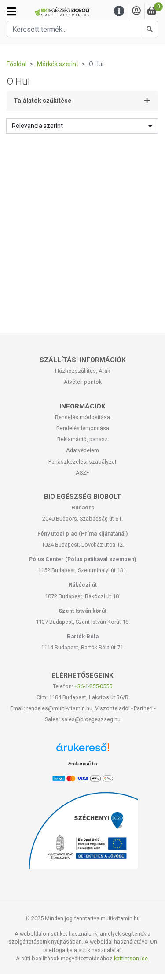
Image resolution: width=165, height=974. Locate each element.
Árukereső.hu (82, 763)
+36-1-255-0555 (93, 686)
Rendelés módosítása (82, 417)
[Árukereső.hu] (82, 750)
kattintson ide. (131, 958)
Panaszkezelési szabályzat (82, 461)
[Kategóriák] (11, 11)
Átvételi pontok (83, 381)
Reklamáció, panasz (82, 439)
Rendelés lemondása (82, 428)
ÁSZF (82, 472)
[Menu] (119, 11)
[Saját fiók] (136, 11)
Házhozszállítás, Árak (82, 370)
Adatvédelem (82, 450)
